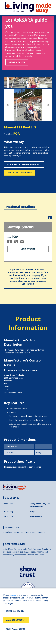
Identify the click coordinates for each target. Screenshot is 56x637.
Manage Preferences (16, 620)
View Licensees (17, 62)
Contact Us (41, 532)
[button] (7, 105)
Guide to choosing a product (24, 164)
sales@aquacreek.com (13, 392)
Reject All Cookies (15, 611)
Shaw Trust (8, 503)
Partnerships (36, 516)
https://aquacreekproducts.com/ (21, 370)
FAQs (32, 511)
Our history (8, 511)
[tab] (20, 204)
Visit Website (28, 249)
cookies (13, 595)
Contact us (8, 516)
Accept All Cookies (15, 629)
